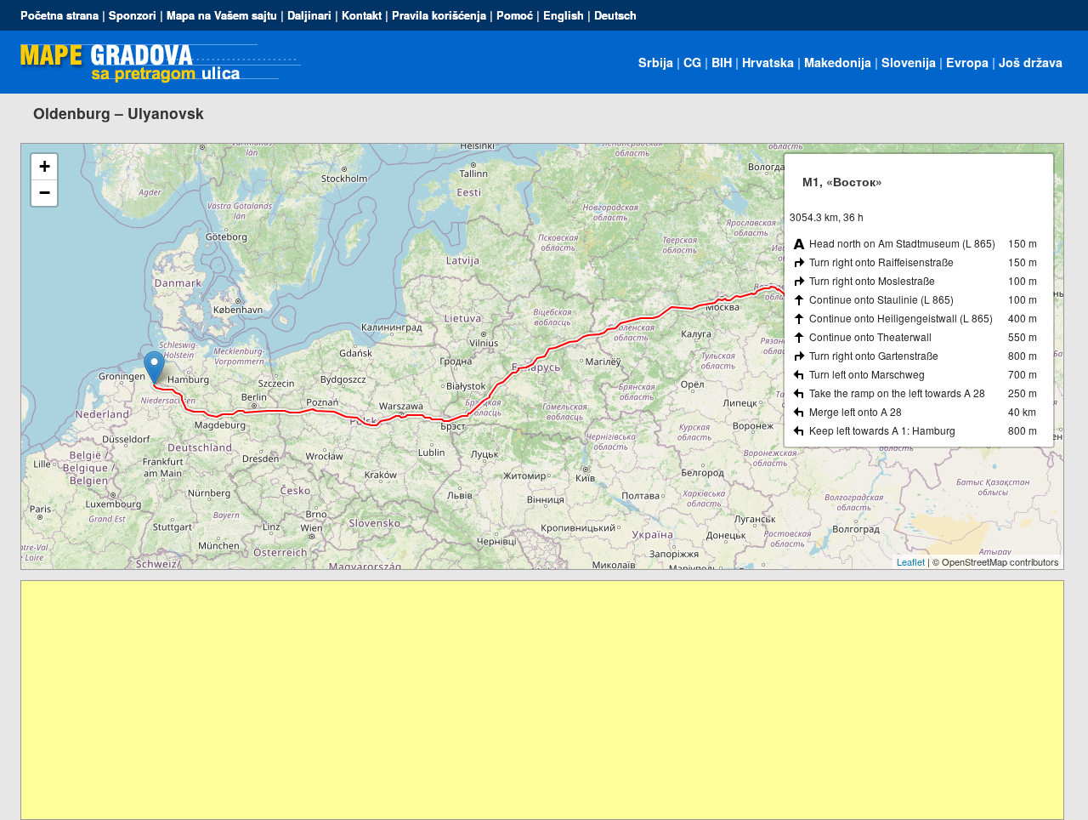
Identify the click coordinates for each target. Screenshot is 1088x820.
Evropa (967, 62)
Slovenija (908, 62)
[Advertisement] (531, 700)
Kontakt (362, 15)
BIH (721, 62)
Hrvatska (768, 62)
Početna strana (59, 15)
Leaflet (911, 561)
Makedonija (837, 62)
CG (692, 62)
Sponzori (132, 15)
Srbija (655, 62)
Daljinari (309, 15)
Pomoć (514, 15)
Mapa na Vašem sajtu (222, 15)
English (563, 15)
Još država (1030, 62)
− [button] (44, 192)
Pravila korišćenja (439, 15)
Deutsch (615, 15)
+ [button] (44, 166)
